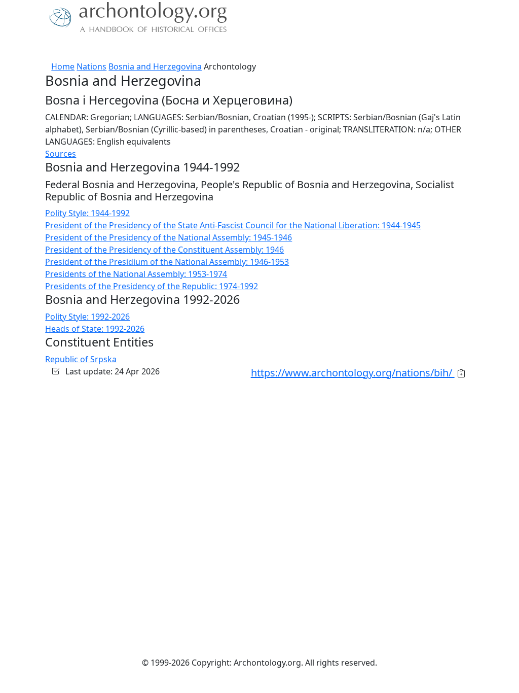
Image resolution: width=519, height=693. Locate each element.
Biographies (178, 48)
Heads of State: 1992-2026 (94, 328)
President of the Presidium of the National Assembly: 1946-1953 (167, 261)
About (52, 48)
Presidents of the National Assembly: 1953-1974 (136, 274)
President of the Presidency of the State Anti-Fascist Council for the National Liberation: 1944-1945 (233, 225)
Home (63, 66)
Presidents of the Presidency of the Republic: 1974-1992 (151, 286)
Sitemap (225, 48)
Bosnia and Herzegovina (155, 66)
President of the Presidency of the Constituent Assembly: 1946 (164, 249)
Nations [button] (87, 48)
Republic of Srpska (81, 359)
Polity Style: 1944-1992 (87, 213)
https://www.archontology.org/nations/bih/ (353, 372)
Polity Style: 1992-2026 (87, 316)
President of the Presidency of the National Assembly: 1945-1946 (168, 237)
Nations (91, 66)
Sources (131, 48)
